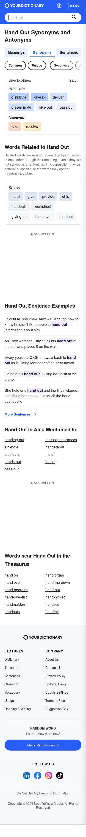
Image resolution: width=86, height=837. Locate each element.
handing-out (14, 439)
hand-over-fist (16, 597)
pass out (66, 107)
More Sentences (18, 414)
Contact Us (53, 667)
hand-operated (16, 589)
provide (48, 196)
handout (66, 216)
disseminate (21, 107)
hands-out (13, 461)
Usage (9, 700)
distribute (18, 97)
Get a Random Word (43, 745)
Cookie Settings (56, 692)
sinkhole (11, 447)
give (31, 196)
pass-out (12, 469)
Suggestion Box (56, 708)
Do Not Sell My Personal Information (43, 793)
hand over (43, 216)
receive (32, 126)
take (14, 126)
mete (50, 454)
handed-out (54, 447)
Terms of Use (55, 700)
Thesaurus (12, 667)
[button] (59, 5)
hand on (11, 575)
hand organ (54, 575)
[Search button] (74, 17)
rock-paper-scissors (61, 439)
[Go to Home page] (24, 5)
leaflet (50, 461)
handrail (52, 611)
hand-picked (55, 597)
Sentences (69, 52)
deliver (58, 97)
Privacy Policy (55, 675)
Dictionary (12, 659)
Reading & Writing (18, 708)
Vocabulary (13, 692)
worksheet (42, 206)
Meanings (16, 52)
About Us (52, 659)
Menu (75, 5)
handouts (19, 206)
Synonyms (42, 52)
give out (45, 107)
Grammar (12, 684)
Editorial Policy (56, 684)
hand (15, 196)
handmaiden (15, 604)
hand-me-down (57, 582)
